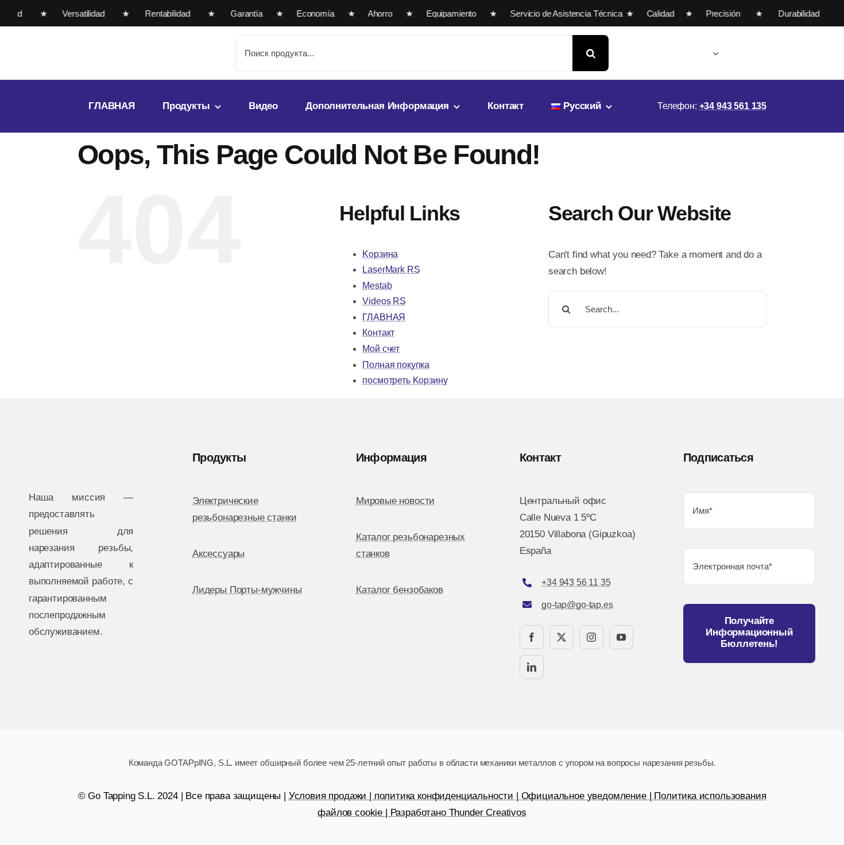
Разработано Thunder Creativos (458, 812)
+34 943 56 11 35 (575, 582)
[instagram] (591, 637)
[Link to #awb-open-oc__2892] (762, 54)
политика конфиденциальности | (447, 795)
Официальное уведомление (583, 795)
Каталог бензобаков (399, 589)
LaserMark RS (391, 269)
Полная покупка (395, 365)
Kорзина (380, 254)
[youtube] (621, 637)
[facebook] (532, 637)
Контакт (378, 333)
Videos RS (383, 301)
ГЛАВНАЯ (383, 317)
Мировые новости (395, 500)
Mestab (377, 285)
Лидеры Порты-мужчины (247, 589)
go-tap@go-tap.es (577, 605)
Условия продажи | (331, 795)
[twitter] (561, 637)
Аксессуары (218, 553)
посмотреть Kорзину (404, 380)
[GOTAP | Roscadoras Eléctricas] (143, 38)
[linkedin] (532, 667)
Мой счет (381, 349)
